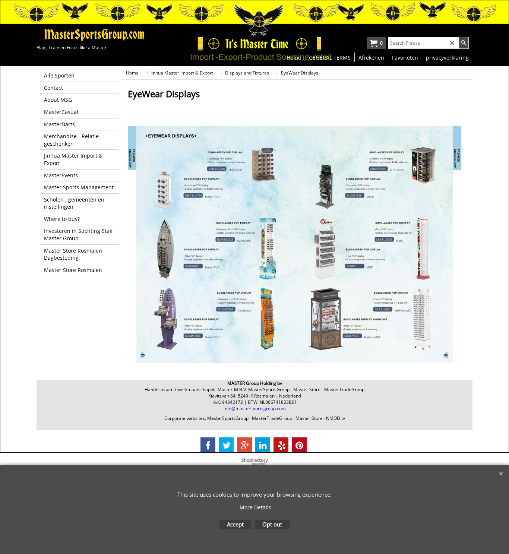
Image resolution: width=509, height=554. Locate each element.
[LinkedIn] (262, 444)
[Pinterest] (299, 444)
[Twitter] (226, 444)
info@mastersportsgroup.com (255, 408)
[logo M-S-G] (92, 34)
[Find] (463, 42)
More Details (255, 507)
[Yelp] (281, 444)
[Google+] (244, 444)
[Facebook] (207, 444)
